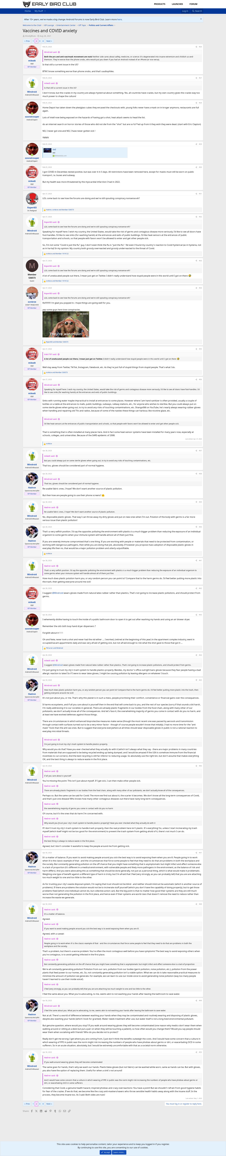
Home (28, 11)
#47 (200, 853)
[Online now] (32, 113)
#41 (200, 560)
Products (159, 4)
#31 (200, 194)
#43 (200, 615)
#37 (200, 451)
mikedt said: (49, 83)
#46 (200, 766)
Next (48, 41)
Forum (193, 4)
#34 (200, 288)
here (119, 19)
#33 (200, 261)
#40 (200, 527)
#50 (200, 1052)
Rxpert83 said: (50, 222)
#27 (200, 78)
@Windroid (57, 592)
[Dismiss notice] (201, 19)
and (57, 254)
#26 (200, 47)
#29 (200, 144)
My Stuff (39, 11)
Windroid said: (50, 52)
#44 (200, 655)
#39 (200, 502)
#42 (200, 588)
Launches (177, 4)
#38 (200, 474)
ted (54, 149)
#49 (200, 1000)
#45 (200, 680)
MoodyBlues (30, 36)
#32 (200, 217)
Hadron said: (49, 507)
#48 (200, 904)
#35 (200, 349)
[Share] (196, 46)
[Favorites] (179, 9)
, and (60, 210)
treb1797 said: (50, 354)
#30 (200, 167)
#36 (200, 379)
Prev (28, 41)
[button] (45, 11)
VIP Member (31, 67)
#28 (200, 103)
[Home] (177, 9)
